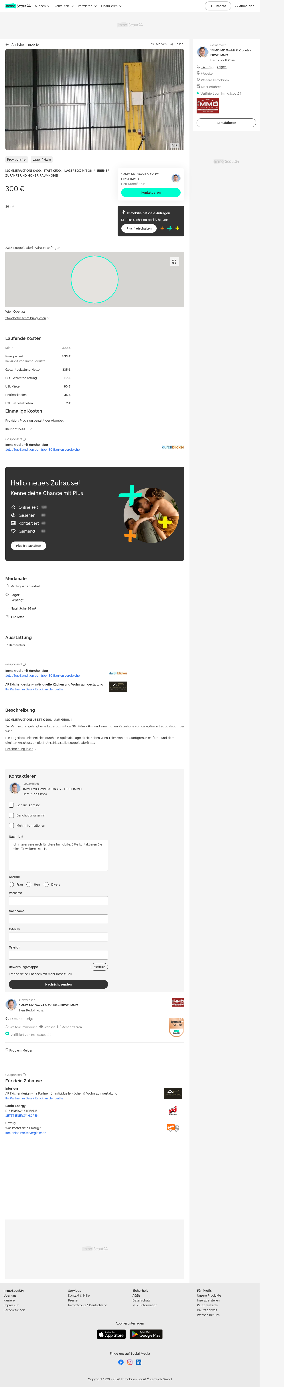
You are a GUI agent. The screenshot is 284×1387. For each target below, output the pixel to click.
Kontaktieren (151, 192)
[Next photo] (170, 99)
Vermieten (85, 6)
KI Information (147, 1305)
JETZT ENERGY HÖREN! (22, 1115)
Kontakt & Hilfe (79, 1295)
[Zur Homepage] (18, 6)
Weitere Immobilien (23, 1027)
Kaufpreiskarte (207, 1305)
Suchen (40, 6)
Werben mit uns (208, 1315)
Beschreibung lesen (19, 749)
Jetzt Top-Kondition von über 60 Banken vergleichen (43, 449)
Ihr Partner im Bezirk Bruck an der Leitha (34, 689)
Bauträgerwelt (207, 1310)
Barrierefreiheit (14, 1310)
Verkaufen (62, 6)
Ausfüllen (99, 966)
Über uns (10, 1295)
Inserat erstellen (208, 1300)
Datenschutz (141, 1300)
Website (49, 1027)
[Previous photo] (19, 99)
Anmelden (246, 6)
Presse (72, 1300)
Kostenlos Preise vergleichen (25, 1133)
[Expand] (174, 261)
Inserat (220, 6)
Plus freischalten (139, 228)
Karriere (9, 1300)
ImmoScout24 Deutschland (87, 1305)
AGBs (136, 1295)
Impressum (11, 1305)
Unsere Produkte (209, 1295)
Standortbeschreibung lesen (25, 318)
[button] (94, 99)
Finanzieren (109, 6)
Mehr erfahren (71, 1027)
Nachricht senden (58, 984)
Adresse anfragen (47, 247)
